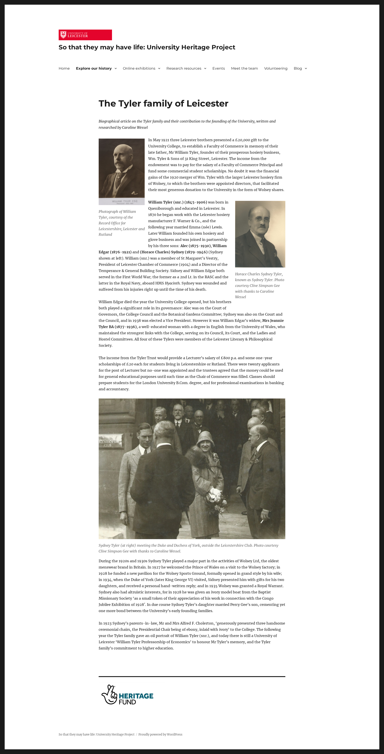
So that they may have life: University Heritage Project (147, 47)
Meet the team (244, 68)
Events (218, 68)
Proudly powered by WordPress (160, 734)
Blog (298, 68)
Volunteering (276, 68)
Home (64, 68)
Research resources (183, 68)
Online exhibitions (139, 68)
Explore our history (94, 68)
